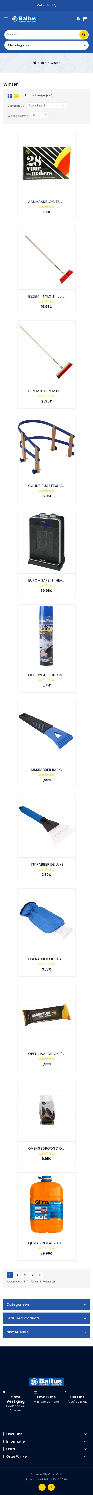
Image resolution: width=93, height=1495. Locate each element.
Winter (55, 63)
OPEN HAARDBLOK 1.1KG (47, 1053)
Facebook (42, 1487)
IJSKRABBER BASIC (46, 769)
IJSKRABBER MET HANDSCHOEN (54, 959)
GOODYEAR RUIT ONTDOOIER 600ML (58, 675)
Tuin (43, 63)
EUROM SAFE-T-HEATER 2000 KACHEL (60, 580)
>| (40, 1275)
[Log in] (78, 19)
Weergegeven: (18, 116)
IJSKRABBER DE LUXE (46, 864)
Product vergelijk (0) (39, 95)
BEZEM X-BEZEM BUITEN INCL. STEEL (57, 391)
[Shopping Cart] (86, 19)
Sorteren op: (16, 106)
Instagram (51, 1487)
